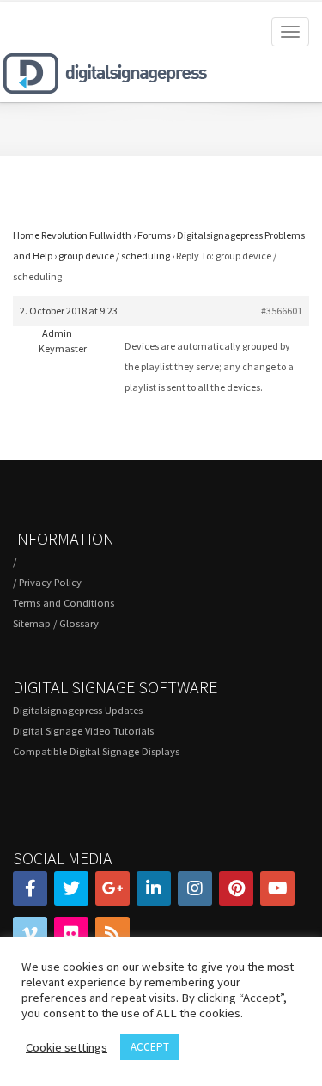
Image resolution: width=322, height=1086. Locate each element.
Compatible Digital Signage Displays (96, 751)
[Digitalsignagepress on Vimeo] (30, 934)
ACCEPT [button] (150, 1047)
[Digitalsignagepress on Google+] (112, 888)
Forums (154, 235)
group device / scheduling (114, 255)
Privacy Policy (50, 582)
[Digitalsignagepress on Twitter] (71, 888)
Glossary (79, 623)
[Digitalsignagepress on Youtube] (277, 888)
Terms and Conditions (63, 602)
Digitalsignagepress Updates (78, 710)
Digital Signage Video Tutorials (83, 730)
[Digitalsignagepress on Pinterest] (236, 888)
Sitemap (32, 623)
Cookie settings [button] (66, 1047)
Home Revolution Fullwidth (72, 235)
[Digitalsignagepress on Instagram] (195, 888)
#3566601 (281, 310)
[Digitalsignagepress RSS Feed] (112, 934)
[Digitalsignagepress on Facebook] (30, 888)
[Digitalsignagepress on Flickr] (71, 934)
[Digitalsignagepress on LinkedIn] (154, 888)
